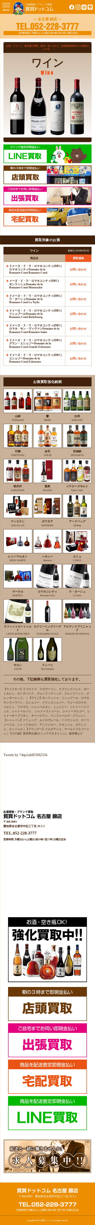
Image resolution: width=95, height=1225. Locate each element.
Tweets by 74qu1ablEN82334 (25, 755)
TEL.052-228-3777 (19, 833)
